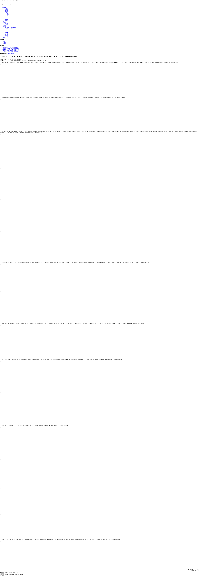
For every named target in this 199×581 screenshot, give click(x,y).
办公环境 (6, 13)
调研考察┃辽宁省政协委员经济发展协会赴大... (11, 49)
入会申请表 (7, 15)
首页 (3, 6)
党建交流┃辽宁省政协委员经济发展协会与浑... (11, 50)
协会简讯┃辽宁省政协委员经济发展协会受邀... (11, 48)
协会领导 (6, 9)
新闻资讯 (12, 53)
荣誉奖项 (6, 12)
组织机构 (6, 10)
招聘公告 (6, 35)
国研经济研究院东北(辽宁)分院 (10, 27)
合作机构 (4, 26)
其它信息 (6, 36)
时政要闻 (6, 19)
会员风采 (6, 24)
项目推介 (6, 31)
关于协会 (4, 7)
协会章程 (6, 11)
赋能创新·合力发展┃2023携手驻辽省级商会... (10, 47)
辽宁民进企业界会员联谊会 (10, 28)
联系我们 (4, 37)
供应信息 (6, 34)
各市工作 (4, 25)
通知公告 (4, 21)
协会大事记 (7, 14)
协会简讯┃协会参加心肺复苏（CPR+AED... (10, 51)
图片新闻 (6, 20)
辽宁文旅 (6, 32)
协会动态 (4, 41)
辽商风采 (4, 22)
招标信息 (6, 33)
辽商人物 (6, 23)
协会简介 (6, 8)
